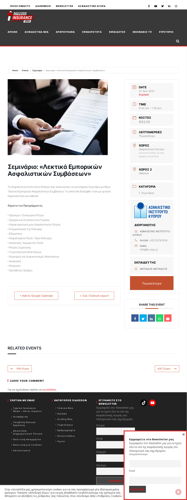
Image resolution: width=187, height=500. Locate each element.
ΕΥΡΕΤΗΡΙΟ (166, 31)
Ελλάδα (62, 413)
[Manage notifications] (178, 492)
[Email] (167, 318)
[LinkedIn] (169, 6)
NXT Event (164, 368)
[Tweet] (143, 318)
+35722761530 (158, 240)
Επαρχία (101, 452)
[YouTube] (155, 6)
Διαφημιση (43, 6)
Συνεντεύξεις (66, 435)
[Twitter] (162, 6)
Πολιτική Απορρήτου (27, 439)
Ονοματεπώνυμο (138, 454)
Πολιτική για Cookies (27, 444)
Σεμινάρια (37, 70)
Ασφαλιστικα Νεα (37, 31)
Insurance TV (142, 31)
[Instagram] (176, 6)
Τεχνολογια (65, 424)
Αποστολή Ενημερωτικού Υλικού (27, 432)
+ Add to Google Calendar (36, 295)
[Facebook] (149, 6)
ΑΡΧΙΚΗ (12, 31)
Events (25, 70)
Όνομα (100, 425)
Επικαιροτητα (92, 31)
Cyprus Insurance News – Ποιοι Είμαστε (27, 409)
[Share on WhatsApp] (159, 318)
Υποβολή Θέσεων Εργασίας (24, 424)
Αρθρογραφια (65, 31)
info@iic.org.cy (149, 249)
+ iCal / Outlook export (94, 295)
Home (15, 70)
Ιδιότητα (101, 465)
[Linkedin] (151, 318)
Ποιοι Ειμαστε (20, 6)
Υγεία (61, 441)
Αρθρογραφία (66, 430)
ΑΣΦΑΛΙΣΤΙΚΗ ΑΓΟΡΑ (92, 6)
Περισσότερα (147, 135)
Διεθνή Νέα (64, 419)
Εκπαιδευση (117, 31)
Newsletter (64, 6)
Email (99, 438)
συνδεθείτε (49, 389)
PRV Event (23, 368)
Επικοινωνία (21, 450)
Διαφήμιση (20, 416)
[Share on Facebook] (135, 318)
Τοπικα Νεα (65, 408)
